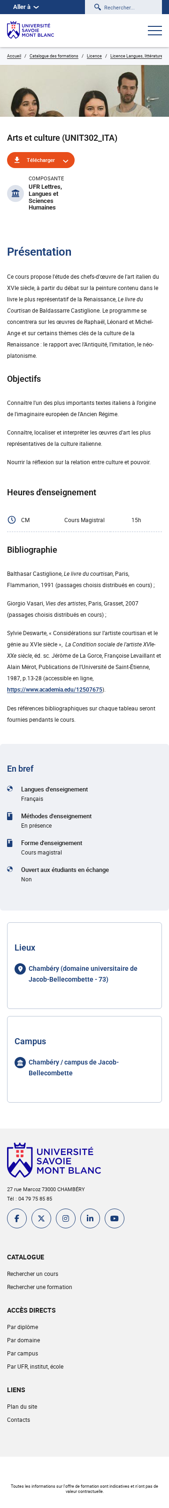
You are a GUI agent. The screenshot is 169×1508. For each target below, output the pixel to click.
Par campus (22, 1353)
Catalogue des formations (54, 56)
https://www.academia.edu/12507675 (54, 689)
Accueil (14, 56)
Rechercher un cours (32, 1273)
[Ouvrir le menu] (155, 31)
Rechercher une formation (39, 1286)
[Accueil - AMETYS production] (30, 30)
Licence (94, 56)
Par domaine (23, 1340)
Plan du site (22, 1406)
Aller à (22, 6)
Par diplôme (22, 1327)
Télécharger (41, 159)
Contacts (18, 1419)
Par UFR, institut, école (35, 1366)
